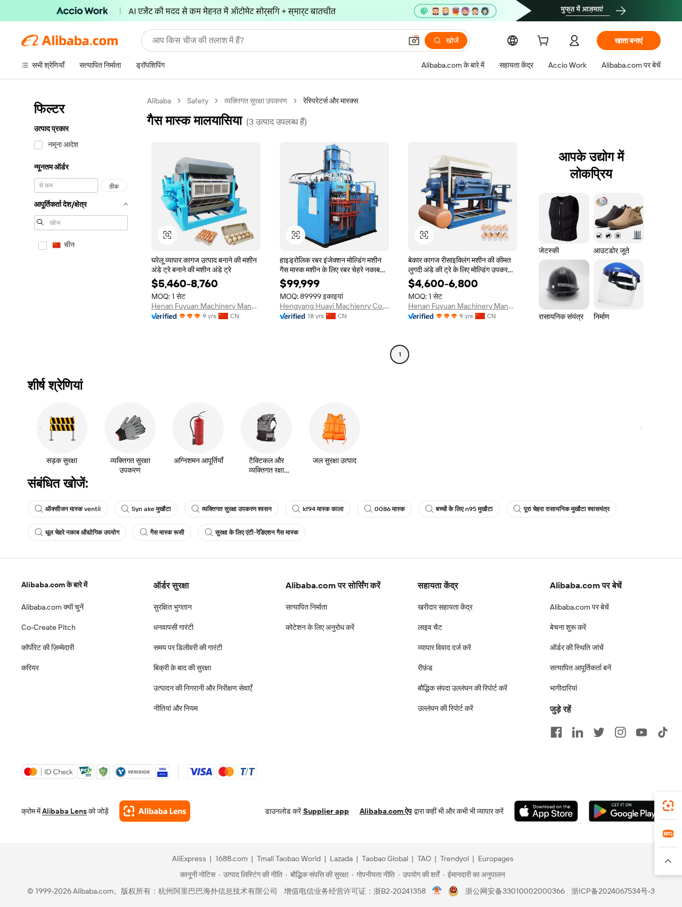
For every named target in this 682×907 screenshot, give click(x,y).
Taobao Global (385, 858)
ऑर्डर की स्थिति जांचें (577, 647)
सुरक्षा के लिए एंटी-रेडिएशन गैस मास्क (256, 532)
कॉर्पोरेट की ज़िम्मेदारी (47, 647)
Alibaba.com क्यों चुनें (52, 607)
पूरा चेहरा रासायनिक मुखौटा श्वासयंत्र (567, 509)
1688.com (231, 858)
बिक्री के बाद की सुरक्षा (182, 667)
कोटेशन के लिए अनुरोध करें (320, 627)
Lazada (341, 858)
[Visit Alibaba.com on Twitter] (598, 732)
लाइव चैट (430, 627)
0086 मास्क (390, 509)
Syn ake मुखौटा (151, 509)
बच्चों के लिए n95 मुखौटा (464, 509)
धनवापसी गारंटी (173, 627)
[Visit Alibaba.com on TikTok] (662, 732)
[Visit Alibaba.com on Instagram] (620, 732)
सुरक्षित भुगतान (172, 607)
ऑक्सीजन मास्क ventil (73, 509)
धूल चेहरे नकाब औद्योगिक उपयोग (82, 532)
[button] (414, 40)
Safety (197, 100)
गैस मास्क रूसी (167, 532)
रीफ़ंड (425, 667)
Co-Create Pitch (48, 627)
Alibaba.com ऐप (386, 811)
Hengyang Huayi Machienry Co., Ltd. (334, 306)
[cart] (545, 42)
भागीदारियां (563, 688)
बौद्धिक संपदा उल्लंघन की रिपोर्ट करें (462, 688)
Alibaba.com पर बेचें (579, 607)
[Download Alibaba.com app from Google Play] (625, 811)
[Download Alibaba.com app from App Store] (546, 811)
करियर (30, 667)
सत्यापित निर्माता (306, 607)
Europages (496, 858)
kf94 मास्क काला (323, 509)
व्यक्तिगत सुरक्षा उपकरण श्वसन (237, 509)
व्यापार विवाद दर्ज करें (444, 647)
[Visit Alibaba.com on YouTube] (641, 732)
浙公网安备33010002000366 (515, 891)
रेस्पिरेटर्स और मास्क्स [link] (330, 100)
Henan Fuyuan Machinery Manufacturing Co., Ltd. (206, 306)
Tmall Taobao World (289, 858)
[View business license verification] (437, 891)
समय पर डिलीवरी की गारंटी (187, 647)
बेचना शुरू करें (568, 627)
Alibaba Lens (64, 811)
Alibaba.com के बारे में (54, 584)
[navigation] (81, 229)
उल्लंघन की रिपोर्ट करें (445, 708)
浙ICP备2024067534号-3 (613, 891)
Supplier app (326, 811)
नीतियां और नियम (175, 708)
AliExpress (189, 858)
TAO (424, 858)
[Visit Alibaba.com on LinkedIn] (577, 732)
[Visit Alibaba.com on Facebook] (556, 732)
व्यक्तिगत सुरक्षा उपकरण (255, 100)
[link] (668, 806)
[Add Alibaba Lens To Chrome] (154, 811)
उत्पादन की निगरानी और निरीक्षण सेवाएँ (202, 688)
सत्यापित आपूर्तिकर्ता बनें (580, 667)
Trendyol (454, 858)
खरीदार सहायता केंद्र (445, 607)
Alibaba (159, 100)
